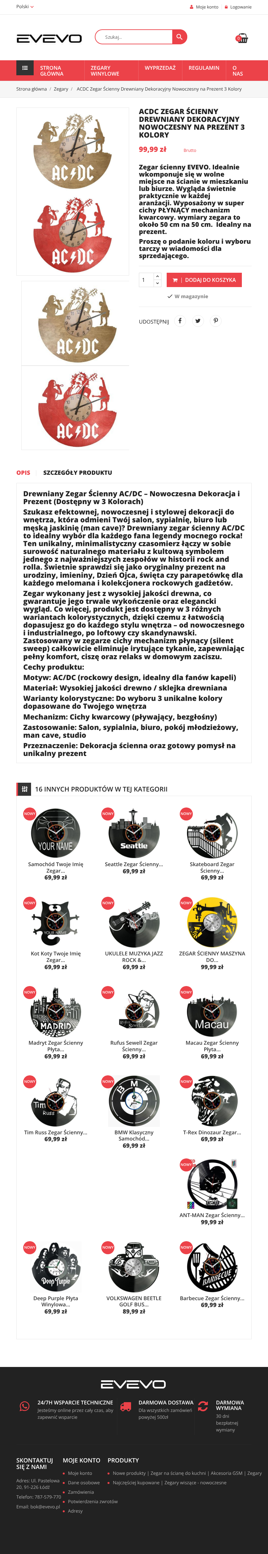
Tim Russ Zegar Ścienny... (55, 1132)
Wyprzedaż (160, 67)
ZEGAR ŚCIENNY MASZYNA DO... (212, 957)
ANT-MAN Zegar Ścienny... (212, 1215)
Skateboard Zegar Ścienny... (212, 867)
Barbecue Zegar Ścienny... (212, 1298)
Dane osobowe (84, 1483)
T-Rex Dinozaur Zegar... (212, 1132)
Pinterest (216, 321)
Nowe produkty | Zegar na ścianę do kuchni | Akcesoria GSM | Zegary (185, 1473)
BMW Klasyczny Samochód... (133, 1135)
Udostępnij (180, 321)
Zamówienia (81, 1492)
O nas (237, 70)
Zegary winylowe (105, 70)
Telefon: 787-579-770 (38, 1497)
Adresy (75, 1511)
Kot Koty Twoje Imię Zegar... (56, 957)
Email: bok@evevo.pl (38, 1507)
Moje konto (81, 1460)
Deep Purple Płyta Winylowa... (55, 1301)
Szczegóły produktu (77, 473)
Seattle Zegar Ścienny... (134, 864)
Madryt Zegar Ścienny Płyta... (55, 1046)
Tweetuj (198, 321)
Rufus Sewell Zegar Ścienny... (134, 1046)
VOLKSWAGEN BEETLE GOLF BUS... (134, 1301)
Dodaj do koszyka (210, 279)
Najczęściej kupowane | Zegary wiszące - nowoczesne (169, 1483)
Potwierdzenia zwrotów (90, 1502)
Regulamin (204, 67)
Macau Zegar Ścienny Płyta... (212, 1046)
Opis (23, 473)
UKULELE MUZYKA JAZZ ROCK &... (134, 957)
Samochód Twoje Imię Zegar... (55, 867)
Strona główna (51, 70)
